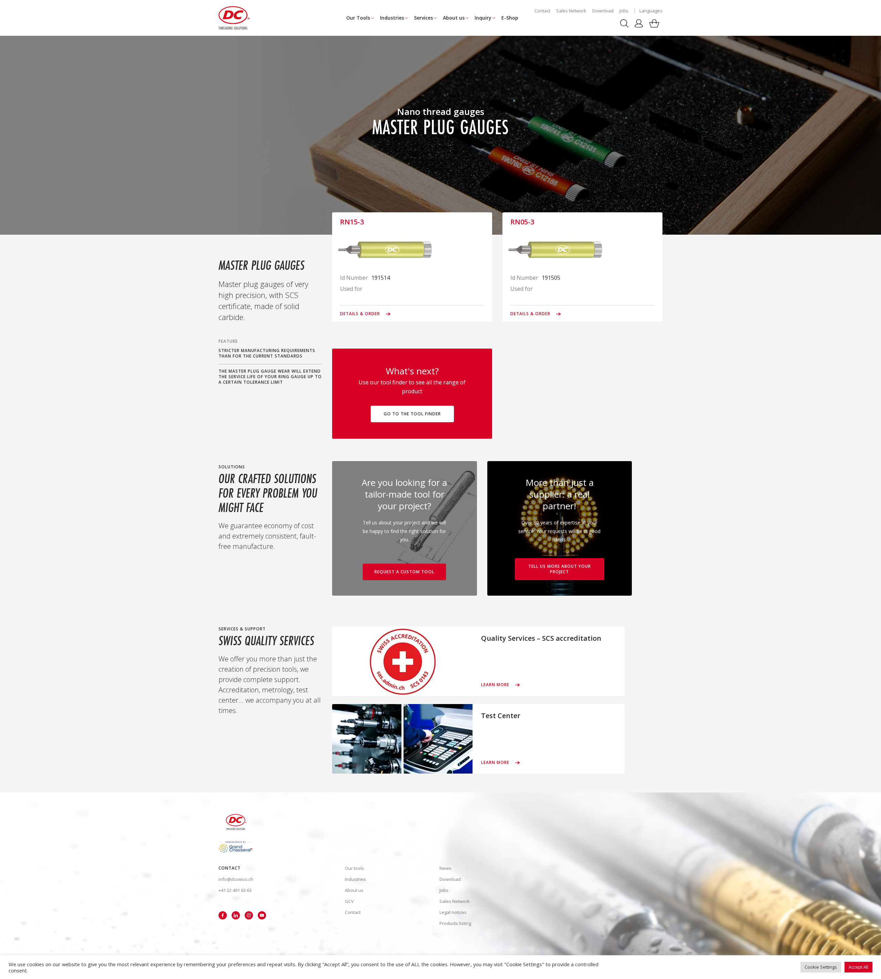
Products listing (455, 923)
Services (423, 17)
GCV (349, 901)
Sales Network (571, 11)
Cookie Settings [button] (821, 967)
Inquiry (483, 17)
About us (454, 17)
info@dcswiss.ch (236, 879)
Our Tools (358, 17)
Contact (542, 11)
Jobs (623, 11)
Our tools (354, 868)
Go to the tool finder (412, 414)
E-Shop (509, 17)
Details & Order (360, 314)
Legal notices (453, 912)
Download (603, 11)
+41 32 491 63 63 (235, 890)
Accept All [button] (858, 967)
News (445, 868)
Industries (392, 17)
